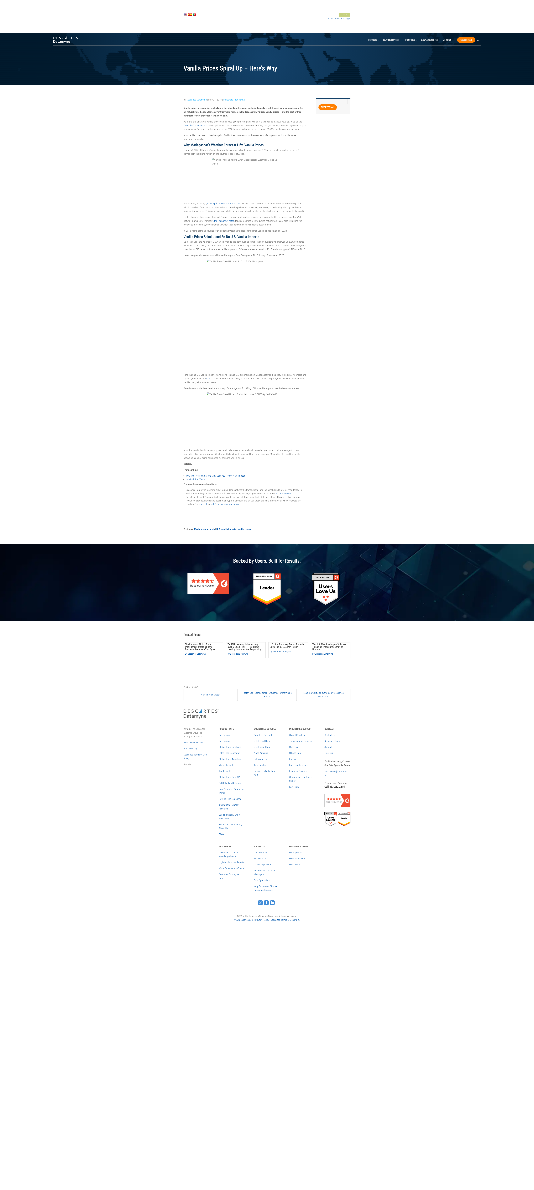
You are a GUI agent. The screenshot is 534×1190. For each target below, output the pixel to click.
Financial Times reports (195, 125)
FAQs (221, 834)
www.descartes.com (193, 742)
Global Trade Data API (229, 777)
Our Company (260, 852)
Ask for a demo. (283, 493)
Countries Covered (391, 40)
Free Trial (311, 15)
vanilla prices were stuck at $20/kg (224, 203)
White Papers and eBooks (231, 868)
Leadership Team (262, 864)
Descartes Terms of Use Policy (285, 920)
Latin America (260, 759)
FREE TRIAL (327, 107)
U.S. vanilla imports (226, 529)
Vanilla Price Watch (195, 479)
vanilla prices (244, 529)
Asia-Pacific (260, 765)
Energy (292, 759)
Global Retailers (297, 735)
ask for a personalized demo (225, 504)
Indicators (228, 99)
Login (345, 15)
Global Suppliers (297, 858)
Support (321, 15)
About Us (447, 40)
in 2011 (210, 378)
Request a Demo (332, 741)
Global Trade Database (230, 747)
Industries (410, 40)
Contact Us (301, 15)
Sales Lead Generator (229, 753)
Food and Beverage (298, 765)
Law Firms (294, 787)
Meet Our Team (261, 858)
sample (204, 504)
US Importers (295, 852)
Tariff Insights (225, 771)
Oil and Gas (295, 753)
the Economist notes (224, 221)
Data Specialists (262, 880)
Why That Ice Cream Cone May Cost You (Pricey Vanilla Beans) (216, 475)
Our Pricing (224, 741)
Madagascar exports (204, 529)
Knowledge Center (429, 40)
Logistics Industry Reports (231, 862)
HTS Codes (294, 864)
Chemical (293, 747)
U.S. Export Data (262, 747)
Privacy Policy (190, 748)
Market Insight (226, 765)
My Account (331, 15)
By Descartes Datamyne (195, 654)
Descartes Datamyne (196, 99)
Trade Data (239, 99)
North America (261, 753)
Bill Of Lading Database (230, 783)
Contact (329, 18)
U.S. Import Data (262, 741)
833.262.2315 (337, 786)
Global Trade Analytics (230, 759)
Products (372, 40)
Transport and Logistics (300, 741)
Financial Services (298, 771)
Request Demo (466, 40)
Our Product (224, 735)
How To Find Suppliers (230, 799)
